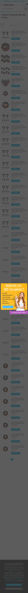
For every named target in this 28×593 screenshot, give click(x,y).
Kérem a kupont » (8, 307)
